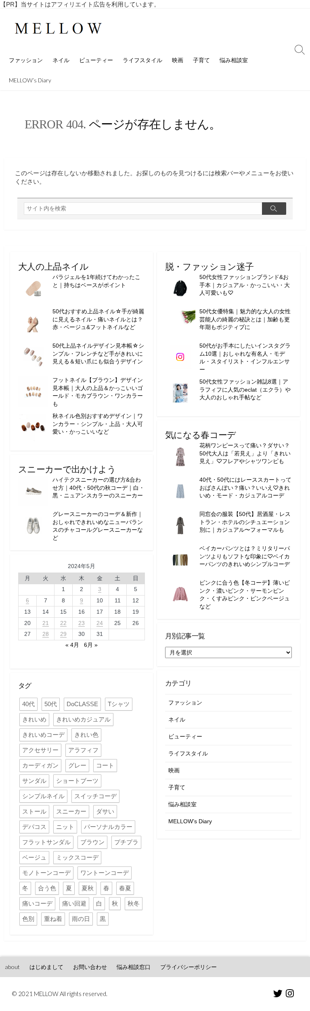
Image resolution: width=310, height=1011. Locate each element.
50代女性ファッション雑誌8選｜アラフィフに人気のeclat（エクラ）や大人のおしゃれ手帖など (245, 389)
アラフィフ (83, 750)
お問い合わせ (90, 966)
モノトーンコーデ (46, 872)
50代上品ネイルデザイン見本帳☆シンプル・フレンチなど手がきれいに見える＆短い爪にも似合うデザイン (98, 353)
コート (105, 765)
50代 (50, 704)
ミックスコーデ (77, 857)
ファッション (26, 60)
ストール (34, 811)
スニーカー (71, 811)
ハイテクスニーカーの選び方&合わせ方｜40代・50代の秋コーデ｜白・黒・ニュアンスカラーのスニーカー (98, 487)
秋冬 (134, 903)
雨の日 (81, 918)
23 (81, 623)
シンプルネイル (43, 796)
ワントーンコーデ (104, 872)
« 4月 (72, 645)
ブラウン (92, 842)
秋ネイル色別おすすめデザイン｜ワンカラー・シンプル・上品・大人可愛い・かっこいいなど (97, 424)
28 (45, 634)
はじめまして (46, 966)
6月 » (91, 645)
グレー (77, 765)
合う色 (47, 888)
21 (45, 623)
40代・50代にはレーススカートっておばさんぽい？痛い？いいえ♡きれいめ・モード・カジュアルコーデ (245, 487)
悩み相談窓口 (134, 966)
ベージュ (34, 857)
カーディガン (40, 765)
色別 (28, 918)
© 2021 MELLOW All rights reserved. (59, 993)
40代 (28, 704)
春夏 (125, 888)
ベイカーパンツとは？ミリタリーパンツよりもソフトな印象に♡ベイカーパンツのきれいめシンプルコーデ (244, 556)
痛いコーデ (37, 903)
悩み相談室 (234, 60)
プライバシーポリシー (188, 966)
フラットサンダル (46, 842)
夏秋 (88, 888)
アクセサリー (40, 750)
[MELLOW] (58, 29)
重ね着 (53, 918)
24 (99, 623)
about (12, 966)
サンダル (34, 780)
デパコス (34, 826)
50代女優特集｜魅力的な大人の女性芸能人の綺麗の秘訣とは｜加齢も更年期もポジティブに (245, 319)
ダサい (105, 811)
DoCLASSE (82, 704)
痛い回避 (74, 903)
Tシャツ (119, 704)
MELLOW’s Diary (30, 80)
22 (63, 623)
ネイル (60, 60)
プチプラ (126, 842)
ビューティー (96, 60)
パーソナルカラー (108, 826)
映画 (177, 60)
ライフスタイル (142, 60)
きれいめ (34, 719)
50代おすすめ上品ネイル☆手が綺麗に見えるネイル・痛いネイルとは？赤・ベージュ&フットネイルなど (98, 319)
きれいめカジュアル (83, 719)
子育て (201, 60)
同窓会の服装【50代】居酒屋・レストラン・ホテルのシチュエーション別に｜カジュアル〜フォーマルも (245, 522)
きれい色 (86, 734)
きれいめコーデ (43, 734)
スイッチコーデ (95, 796)
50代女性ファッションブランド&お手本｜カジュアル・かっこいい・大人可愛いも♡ (244, 285)
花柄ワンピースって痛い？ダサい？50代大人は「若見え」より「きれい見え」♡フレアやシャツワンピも (245, 453)
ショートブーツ (77, 780)
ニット (65, 826)
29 (63, 634)
